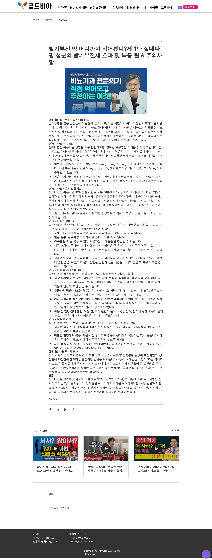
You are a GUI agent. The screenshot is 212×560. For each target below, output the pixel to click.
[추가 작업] (161, 40)
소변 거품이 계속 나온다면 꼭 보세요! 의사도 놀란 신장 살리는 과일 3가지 (156, 468)
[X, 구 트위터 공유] (57, 409)
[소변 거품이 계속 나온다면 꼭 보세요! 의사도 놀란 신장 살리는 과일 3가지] (156, 448)
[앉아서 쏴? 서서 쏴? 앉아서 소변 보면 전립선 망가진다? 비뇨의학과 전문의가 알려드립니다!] (55, 448)
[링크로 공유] (72, 409)
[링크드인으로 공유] (65, 409)
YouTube (63, 20)
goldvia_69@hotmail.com (81, 541)
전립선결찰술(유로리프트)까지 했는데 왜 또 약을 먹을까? (105, 468)
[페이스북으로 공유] (50, 409)
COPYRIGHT (90, 551)
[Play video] (106, 91)
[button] (166, 7)
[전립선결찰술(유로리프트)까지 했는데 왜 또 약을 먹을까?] (106, 448)
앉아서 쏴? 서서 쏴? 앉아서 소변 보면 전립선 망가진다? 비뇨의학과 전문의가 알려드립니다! (54, 468)
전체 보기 (174, 430)
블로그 (36, 20)
